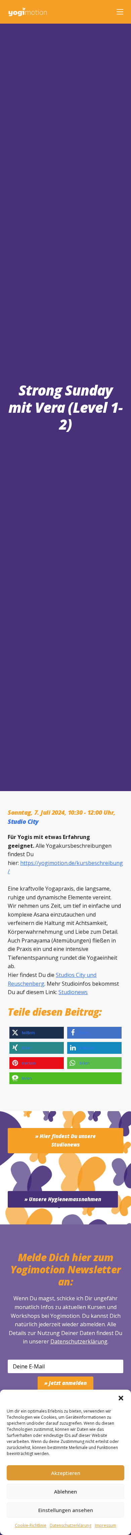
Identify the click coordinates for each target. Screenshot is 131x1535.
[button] (121, 1398)
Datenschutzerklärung (78, 1341)
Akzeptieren (65, 1473)
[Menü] (120, 11)
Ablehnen (65, 1491)
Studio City (23, 821)
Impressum (105, 1525)
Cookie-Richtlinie (30, 1525)
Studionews (73, 992)
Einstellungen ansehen (65, 1510)
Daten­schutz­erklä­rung (70, 1525)
